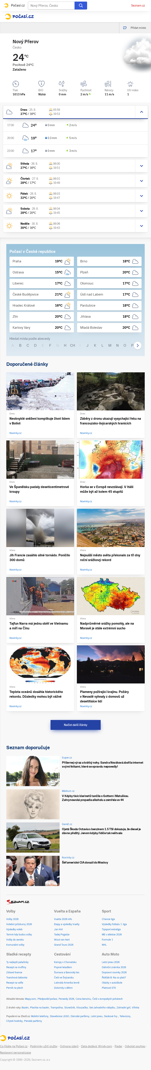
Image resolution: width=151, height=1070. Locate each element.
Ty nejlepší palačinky (17, 962)
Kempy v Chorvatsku (65, 962)
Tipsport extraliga (111, 929)
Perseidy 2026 (66, 999)
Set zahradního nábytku (102, 1007)
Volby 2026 (12, 919)
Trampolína (57, 1007)
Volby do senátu (15, 939)
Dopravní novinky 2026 (114, 972)
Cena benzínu (83, 999)
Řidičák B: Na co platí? (114, 977)
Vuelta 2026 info (63, 919)
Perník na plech (14, 987)
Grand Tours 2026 (63, 944)
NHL (104, 944)
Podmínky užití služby (43, 1046)
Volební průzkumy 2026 (19, 924)
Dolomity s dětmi (63, 987)
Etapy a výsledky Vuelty (66, 924)
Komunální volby (15, 944)
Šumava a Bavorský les (66, 972)
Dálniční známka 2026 (114, 967)
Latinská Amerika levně (66, 982)
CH (72, 345)
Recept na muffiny (16, 967)
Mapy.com (30, 999)
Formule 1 (107, 939)
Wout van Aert (62, 939)
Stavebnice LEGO (59, 1016)
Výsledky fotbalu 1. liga (114, 924)
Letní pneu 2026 (111, 962)
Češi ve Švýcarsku (64, 977)
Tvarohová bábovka (16, 977)
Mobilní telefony (39, 1016)
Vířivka (135, 1007)
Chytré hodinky (14, 1021)
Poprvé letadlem (63, 967)
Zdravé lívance (14, 972)
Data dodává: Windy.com (96, 1046)
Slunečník (69, 1007)
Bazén (25, 1007)
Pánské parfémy (33, 1021)
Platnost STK (109, 987)
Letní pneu (96, 1016)
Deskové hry (111, 1016)
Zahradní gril (123, 1007)
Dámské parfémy (80, 1016)
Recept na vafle (14, 982)
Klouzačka (82, 1007)
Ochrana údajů (69, 1046)
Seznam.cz (138, 5)
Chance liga (108, 919)
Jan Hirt (58, 929)
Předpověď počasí (47, 999)
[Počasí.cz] (19, 17)
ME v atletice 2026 (112, 934)
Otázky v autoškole (112, 982)
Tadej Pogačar (62, 934)
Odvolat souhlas (135, 1046)
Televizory (125, 1016)
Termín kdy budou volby (19, 934)
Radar (118, 1046)
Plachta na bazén (39, 1007)
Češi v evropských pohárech (107, 999)
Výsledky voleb (14, 929)
